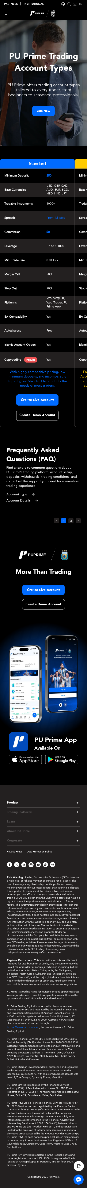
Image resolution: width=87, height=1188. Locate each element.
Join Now (43, 111)
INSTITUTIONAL (34, 4)
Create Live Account (37, 400)
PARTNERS (11, 4)
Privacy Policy (14, 851)
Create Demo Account (37, 415)
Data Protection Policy (39, 851)
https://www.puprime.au (23, 1027)
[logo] (46, 14)
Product (12, 803)
